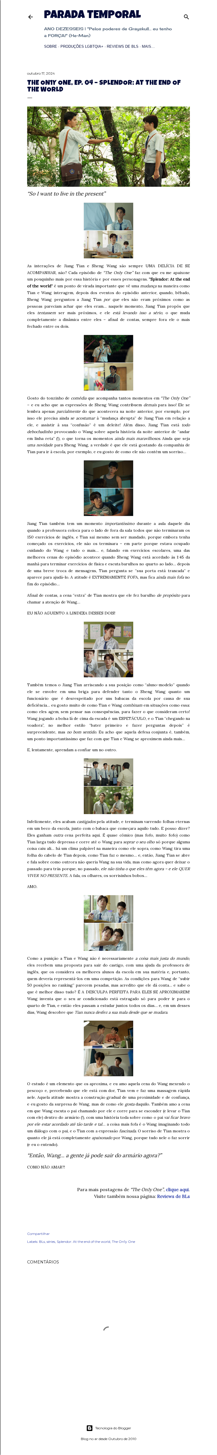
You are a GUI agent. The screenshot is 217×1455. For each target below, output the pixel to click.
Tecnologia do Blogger (113, 1428)
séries (51, 1241)
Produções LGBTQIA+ (81, 46)
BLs (42, 1241)
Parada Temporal (92, 15)
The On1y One (123, 1241)
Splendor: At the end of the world (83, 1241)
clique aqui (177, 1189)
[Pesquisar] (186, 15)
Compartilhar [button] (38, 1234)
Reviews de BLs (122, 46)
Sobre (50, 46)
